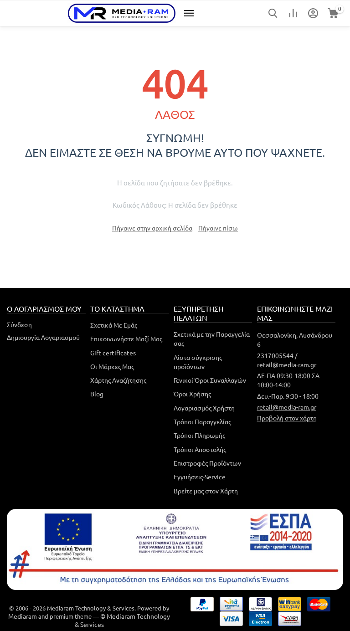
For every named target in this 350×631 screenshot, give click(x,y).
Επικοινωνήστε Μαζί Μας (126, 338)
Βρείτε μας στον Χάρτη (206, 491)
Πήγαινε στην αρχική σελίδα (152, 228)
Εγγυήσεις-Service (200, 476)
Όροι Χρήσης (192, 394)
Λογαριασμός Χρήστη (204, 408)
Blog (96, 394)
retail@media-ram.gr (286, 407)
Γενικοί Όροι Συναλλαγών (210, 380)
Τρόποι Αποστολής (200, 449)
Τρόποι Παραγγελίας (202, 421)
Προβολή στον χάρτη (287, 418)
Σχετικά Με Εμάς (113, 325)
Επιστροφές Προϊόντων (207, 463)
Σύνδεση (19, 324)
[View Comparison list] (293, 13)
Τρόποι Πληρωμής (199, 435)
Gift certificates (113, 353)
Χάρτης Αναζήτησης (118, 380)
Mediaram (22, 616)
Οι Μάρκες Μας (112, 366)
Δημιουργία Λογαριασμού (43, 337)
